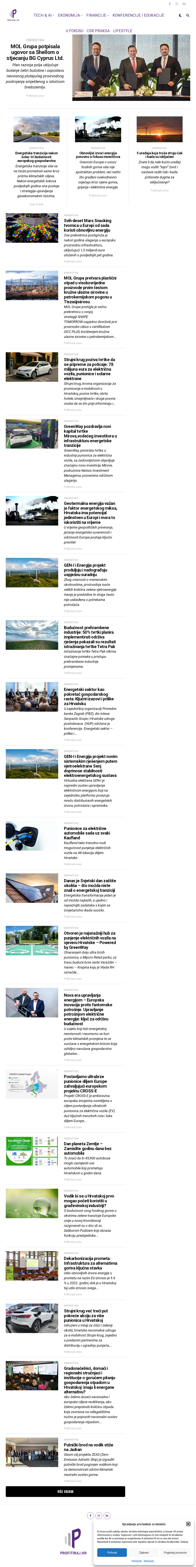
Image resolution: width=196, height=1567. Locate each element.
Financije (96, 15)
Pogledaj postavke (175, 1552)
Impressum (137, 1560)
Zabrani (144, 1552)
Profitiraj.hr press (35, 95)
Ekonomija (69, 15)
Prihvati (112, 1552)
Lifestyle (122, 31)
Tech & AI (43, 15)
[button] (188, 1524)
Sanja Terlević (36, 204)
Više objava (65, 1491)
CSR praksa (98, 31)
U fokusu (74, 31)
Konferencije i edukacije (138, 15)
